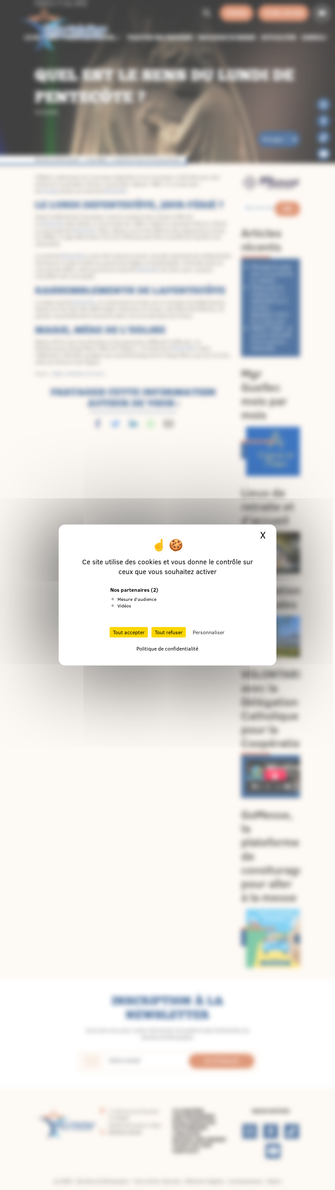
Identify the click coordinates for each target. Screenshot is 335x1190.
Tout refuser (169, 632)
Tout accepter (129, 632)
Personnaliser (208, 632)
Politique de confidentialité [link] (167, 648)
